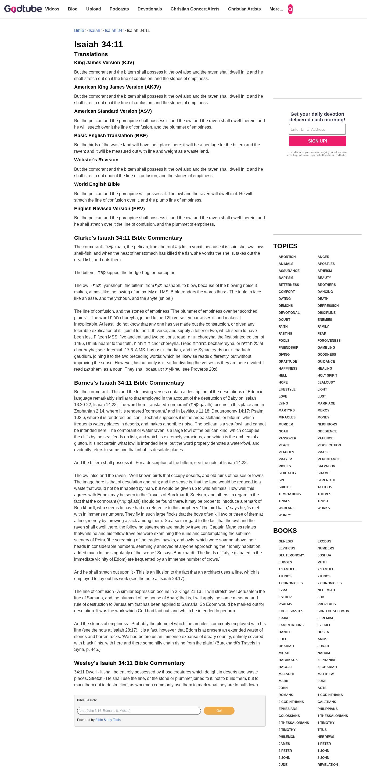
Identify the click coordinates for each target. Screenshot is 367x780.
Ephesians (288, 709)
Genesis (286, 541)
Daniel (285, 632)
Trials (284, 501)
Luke (322, 681)
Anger (323, 257)
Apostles (326, 264)
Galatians (327, 702)
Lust (322, 396)
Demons (286, 306)
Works (324, 508)
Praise (324, 452)
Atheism (325, 271)
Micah (284, 653)
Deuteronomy (291, 555)
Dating (285, 299)
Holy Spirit (327, 375)
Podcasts (119, 9)
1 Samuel (287, 569)
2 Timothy (287, 730)
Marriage (326, 403)
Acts (322, 688)
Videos (52, 9)
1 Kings (285, 576)
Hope (283, 382)
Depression (328, 306)
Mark (284, 681)
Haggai (285, 667)
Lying (283, 403)
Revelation (328, 765)
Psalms (285, 604)
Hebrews (326, 737)
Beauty (324, 278)
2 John (284, 758)
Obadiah (286, 646)
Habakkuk (288, 660)
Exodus (324, 541)
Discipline (327, 313)
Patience (325, 438)
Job (321, 597)
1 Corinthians (330, 695)
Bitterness (289, 285)
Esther (285, 597)
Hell (283, 375)
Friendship (288, 347)
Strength (326, 480)
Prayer (285, 459)
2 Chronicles (330, 583)
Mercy (323, 410)
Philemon (287, 737)
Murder (286, 424)
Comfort (287, 292)
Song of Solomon (333, 611)
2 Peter (285, 751)
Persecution (329, 445)
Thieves (324, 494)
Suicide (285, 487)
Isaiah (94, 30)
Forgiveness (329, 340)
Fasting (285, 334)
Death (323, 299)
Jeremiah (326, 618)
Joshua (324, 555)
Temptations (290, 494)
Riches (285, 466)
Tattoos (325, 487)
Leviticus (287, 548)
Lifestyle (287, 389)
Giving (284, 354)
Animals (286, 264)
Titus (322, 730)
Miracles (287, 417)
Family (323, 327)
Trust (323, 501)
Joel (283, 639)
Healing (325, 368)
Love (283, 396)
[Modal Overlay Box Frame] (317, 135)
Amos (322, 639)
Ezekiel (324, 625)
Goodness (327, 354)
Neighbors (327, 424)
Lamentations (291, 625)
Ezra (283, 590)
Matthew (326, 674)
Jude (283, 765)
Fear (322, 334)
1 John (323, 751)
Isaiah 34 (113, 30)
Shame (323, 473)
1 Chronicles (291, 583)
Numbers (326, 548)
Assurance (289, 271)
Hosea (323, 632)
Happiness (288, 368)
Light (322, 389)
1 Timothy (326, 723)
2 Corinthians (291, 702)
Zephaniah (327, 660)
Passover (287, 438)
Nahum (324, 653)
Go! (219, 711)
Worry (285, 515)
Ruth (322, 562)
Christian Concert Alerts (195, 9)
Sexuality (288, 473)
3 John (323, 758)
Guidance (326, 361)
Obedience (327, 431)
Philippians (328, 709)
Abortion (287, 257)
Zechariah (327, 667)
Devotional (289, 313)
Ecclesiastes (291, 611)
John (283, 688)
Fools (284, 340)
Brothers (327, 285)
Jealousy (326, 382)
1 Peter (324, 744)
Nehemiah (326, 590)
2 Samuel (326, 569)
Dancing (325, 292)
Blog (73, 9)
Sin (281, 480)
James (284, 744)
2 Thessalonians (294, 723)
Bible (79, 30)
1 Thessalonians (333, 716)
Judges (285, 562)
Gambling (326, 347)
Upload (93, 9)
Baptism (286, 278)
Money (323, 417)
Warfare (287, 508)
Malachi (286, 674)
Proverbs (327, 604)
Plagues (286, 452)
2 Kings (324, 576)
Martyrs (287, 410)
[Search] (290, 9)
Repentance (329, 459)
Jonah (323, 646)
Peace (284, 445)
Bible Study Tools (108, 720)
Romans (286, 695)
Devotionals (150, 9)
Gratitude (288, 361)
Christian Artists (244, 9)
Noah (283, 431)
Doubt (284, 320)
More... (276, 9)
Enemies (325, 320)
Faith (283, 327)
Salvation (326, 466)
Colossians (289, 716)
